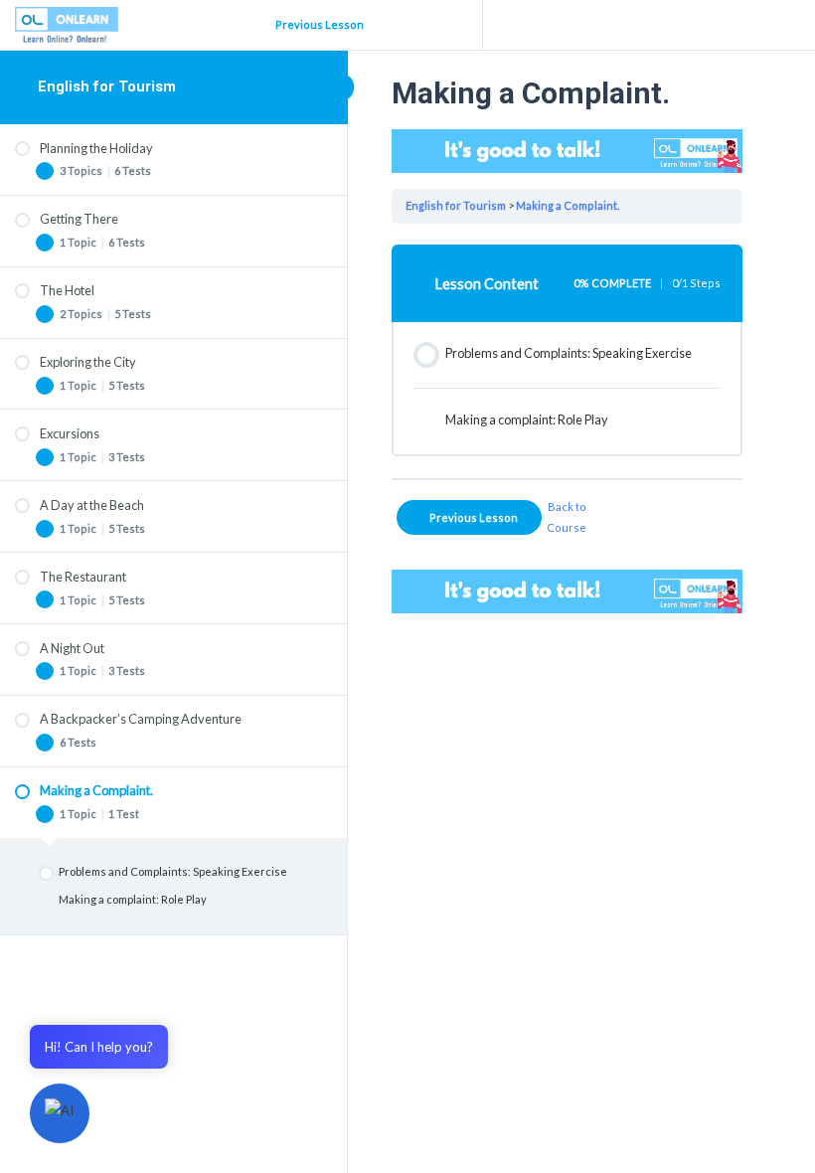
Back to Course (566, 516)
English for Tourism (107, 86)
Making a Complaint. (567, 205)
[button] (59, 1113)
